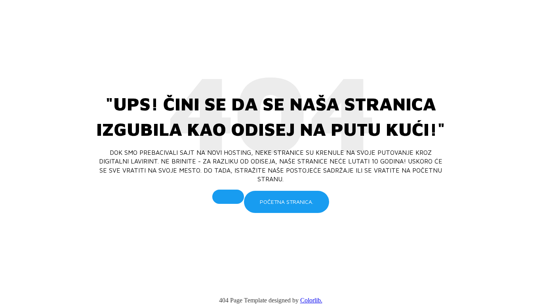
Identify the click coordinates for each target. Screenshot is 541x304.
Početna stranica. (286, 201)
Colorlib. (311, 300)
